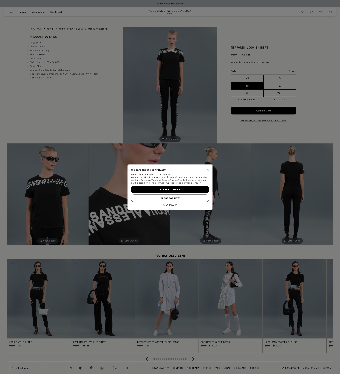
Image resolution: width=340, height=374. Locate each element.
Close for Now (170, 198)
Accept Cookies (170, 189)
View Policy (170, 204)
